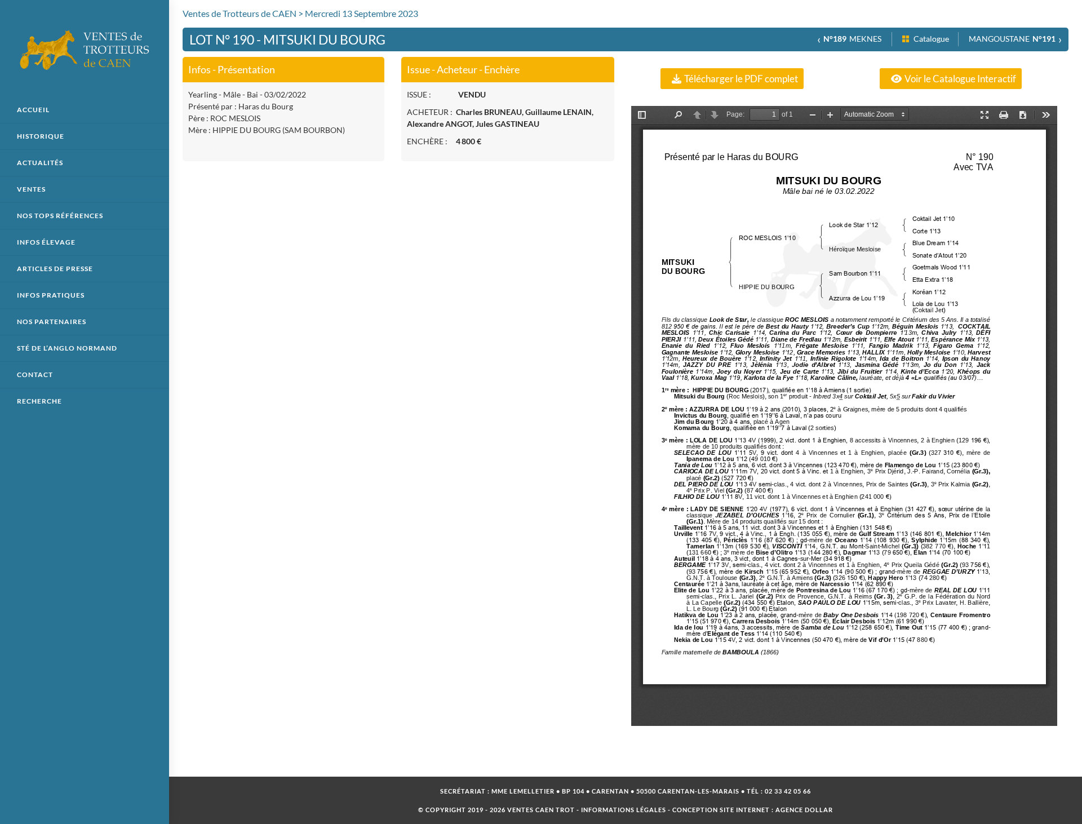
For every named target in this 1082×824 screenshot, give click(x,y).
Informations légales (623, 809)
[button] (732, 78)
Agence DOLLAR (804, 809)
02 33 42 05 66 (788, 791)
